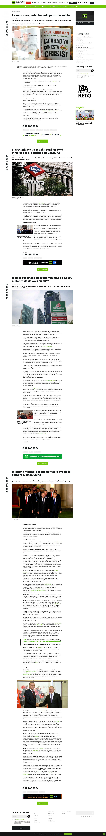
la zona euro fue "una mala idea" (50, 111)
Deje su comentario (42, 141)
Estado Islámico (56, 604)
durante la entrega (47, 346)
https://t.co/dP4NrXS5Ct (31, 642)
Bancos (24, 258)
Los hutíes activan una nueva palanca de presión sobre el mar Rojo (84, 60)
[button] (42, 694)
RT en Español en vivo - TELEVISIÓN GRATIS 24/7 (84, 23)
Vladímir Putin (40, 589)
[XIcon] (82, 3)
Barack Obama (34, 590)
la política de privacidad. (84, 73)
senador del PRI (42, 433)
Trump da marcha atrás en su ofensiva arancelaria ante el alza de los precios (84, 43)
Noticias (34, 2)
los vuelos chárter (27, 674)
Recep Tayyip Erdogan (31, 671)
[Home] (13, 2)
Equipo (49, 816)
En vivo (28, 2)
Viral (38, 2)
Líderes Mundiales (37, 822)
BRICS (36, 662)
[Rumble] (80, 3)
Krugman (54, 81)
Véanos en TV (73, 2)
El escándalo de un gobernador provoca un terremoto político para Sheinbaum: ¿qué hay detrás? (85, 55)
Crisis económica (38, 258)
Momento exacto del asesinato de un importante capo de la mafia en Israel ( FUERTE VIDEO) (84, 38)
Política (35, 791)
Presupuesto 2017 (36, 388)
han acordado (41, 590)
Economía (32, 129)
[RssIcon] (93, 817)
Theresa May (40, 624)
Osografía (80, 108)
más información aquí (57, 834)
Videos (35, 817)
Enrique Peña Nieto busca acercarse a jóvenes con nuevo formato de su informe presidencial (24, 421)
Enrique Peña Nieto (50, 380)
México (31, 452)
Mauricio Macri (26, 551)
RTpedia (35, 820)
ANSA (36, 736)
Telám (24, 717)
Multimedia (54, 2)
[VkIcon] (78, 3)
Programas (43, 2)
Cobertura (50, 818)
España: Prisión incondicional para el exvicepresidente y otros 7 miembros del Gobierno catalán (24, 236)
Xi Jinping (40, 647)
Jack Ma (39, 771)
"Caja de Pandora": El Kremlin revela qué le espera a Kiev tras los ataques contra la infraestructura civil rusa (85, 49)
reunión (57, 721)
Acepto (82, 73)
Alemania (46, 129)
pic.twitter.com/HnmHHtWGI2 (50, 642)
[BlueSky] (86, 3)
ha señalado (35, 750)
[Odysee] (83, 817)
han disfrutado (47, 584)
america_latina (37, 452)
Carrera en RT (50, 820)
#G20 (24, 640)
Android (63, 813)
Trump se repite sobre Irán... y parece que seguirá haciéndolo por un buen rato (84, 123)
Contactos (50, 815)
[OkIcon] (88, 3)
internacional (25, 129)
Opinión (49, 2)
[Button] (67, 2)
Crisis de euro (39, 129)
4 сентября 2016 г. (57, 645)
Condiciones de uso (51, 822)
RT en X (21, 828)
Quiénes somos (51, 813)
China (24, 791)
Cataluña (30, 258)
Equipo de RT (62, 2)
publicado (41, 203)
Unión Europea (53, 129)
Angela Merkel (57, 542)
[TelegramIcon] (84, 3)
